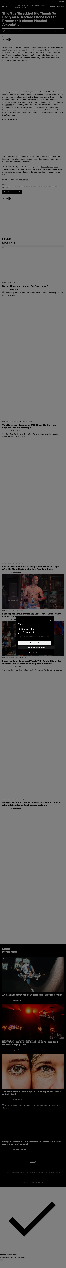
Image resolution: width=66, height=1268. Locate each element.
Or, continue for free (34, 652)
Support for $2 (34, 643)
